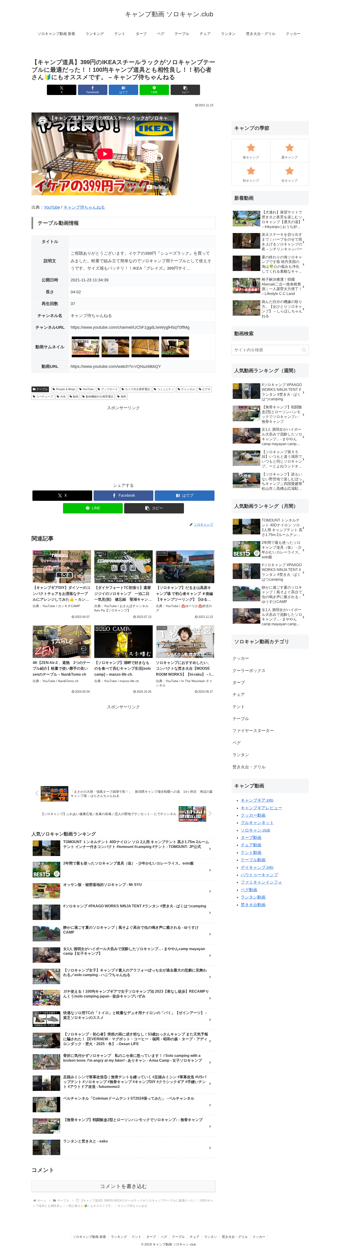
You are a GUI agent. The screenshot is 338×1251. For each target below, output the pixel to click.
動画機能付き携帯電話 (99, 396)
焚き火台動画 (253, 904)
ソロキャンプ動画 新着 (89, 1237)
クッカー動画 (253, 815)
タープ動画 (251, 837)
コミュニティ (165, 389)
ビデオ (206, 389)
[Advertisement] (123, 444)
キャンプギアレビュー (261, 808)
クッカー (258, 1237)
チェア (194, 1237)
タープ (151, 1237)
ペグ (164, 1237)
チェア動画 (251, 845)
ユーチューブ (44, 396)
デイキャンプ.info (257, 867)
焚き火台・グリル (235, 1237)
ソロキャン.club (255, 830)
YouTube (52, 207)
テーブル (42, 389)
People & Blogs (65, 389)
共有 (63, 396)
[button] (185, 90)
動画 (75, 396)
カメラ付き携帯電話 (137, 389)
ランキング (119, 1237)
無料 (123, 396)
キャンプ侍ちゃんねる (84, 207)
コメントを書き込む (123, 1186)
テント (136, 1237)
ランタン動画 (253, 897)
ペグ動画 (249, 890)
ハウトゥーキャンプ (259, 875)
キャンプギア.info (257, 800)
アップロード (109, 389)
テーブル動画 (253, 860)
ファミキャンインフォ (261, 882)
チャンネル (188, 389)
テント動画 (251, 852)
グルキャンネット (257, 822)
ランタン (210, 1237)
